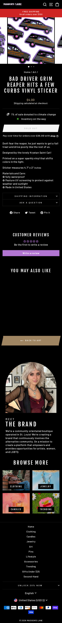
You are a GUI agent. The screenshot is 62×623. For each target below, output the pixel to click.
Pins (31, 551)
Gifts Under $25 (31, 571)
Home (27, 72)
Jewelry (31, 541)
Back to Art (33, 340)
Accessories (31, 561)
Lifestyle (31, 556)
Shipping (18, 103)
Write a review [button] (31, 253)
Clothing (31, 531)
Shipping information (31, 196)
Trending (31, 566)
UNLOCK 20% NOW (30, 585)
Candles (31, 536)
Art (34, 72)
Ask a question (31, 202)
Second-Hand (31, 576)
